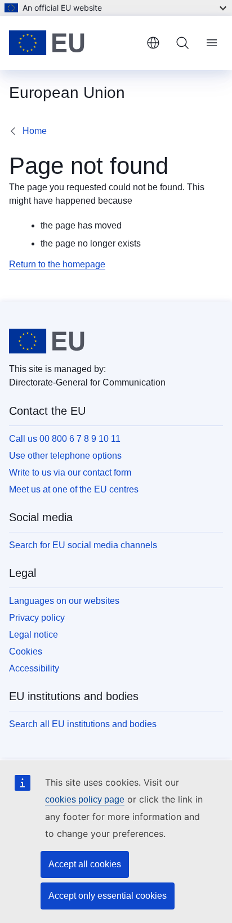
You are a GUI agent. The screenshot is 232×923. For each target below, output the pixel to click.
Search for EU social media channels (83, 545)
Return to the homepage (57, 264)
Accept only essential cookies (107, 895)
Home (35, 131)
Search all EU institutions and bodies (83, 724)
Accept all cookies (84, 864)
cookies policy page (84, 799)
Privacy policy (37, 617)
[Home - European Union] (73, 42)
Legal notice (33, 634)
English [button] (153, 42)
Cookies (25, 651)
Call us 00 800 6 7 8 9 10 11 (65, 438)
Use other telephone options (65, 455)
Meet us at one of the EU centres (74, 489)
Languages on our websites (64, 601)
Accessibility (34, 668)
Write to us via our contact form (70, 472)
